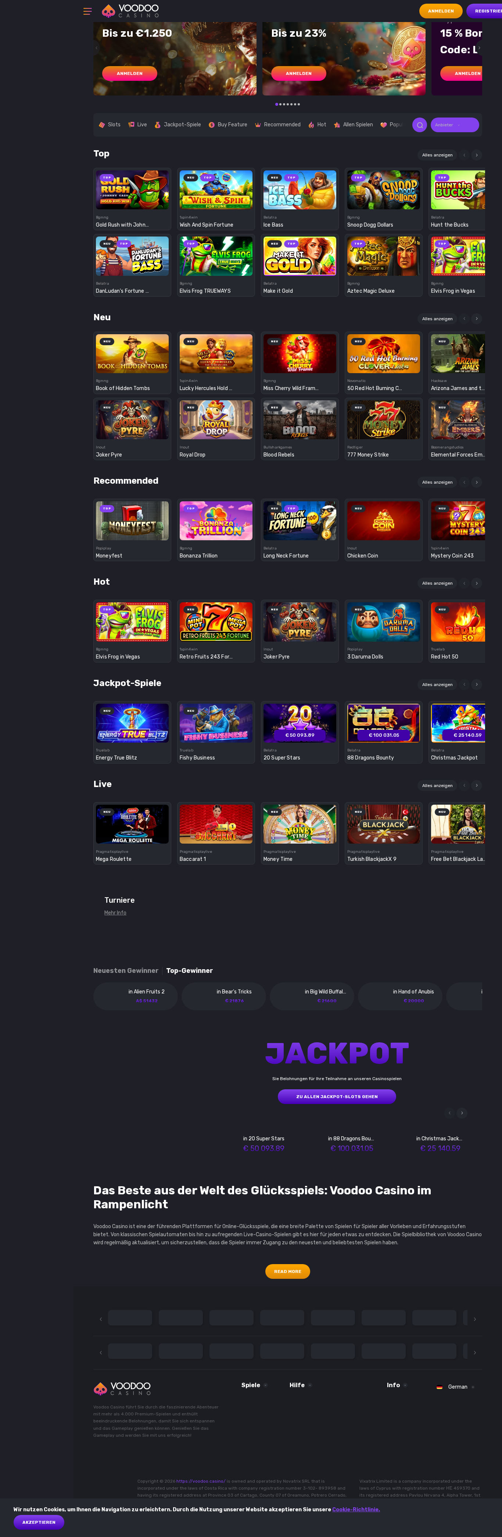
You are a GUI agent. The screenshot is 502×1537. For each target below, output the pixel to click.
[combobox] (455, 125)
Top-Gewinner (189, 970)
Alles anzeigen (437, 155)
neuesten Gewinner (126, 970)
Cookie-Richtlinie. (356, 1510)
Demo (132, 202)
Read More (287, 1271)
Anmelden (441, 11)
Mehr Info (115, 913)
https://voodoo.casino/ (201, 1481)
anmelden (130, 73)
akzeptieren (38, 1522)
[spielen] (132, 187)
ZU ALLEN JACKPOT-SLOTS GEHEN (337, 1096)
